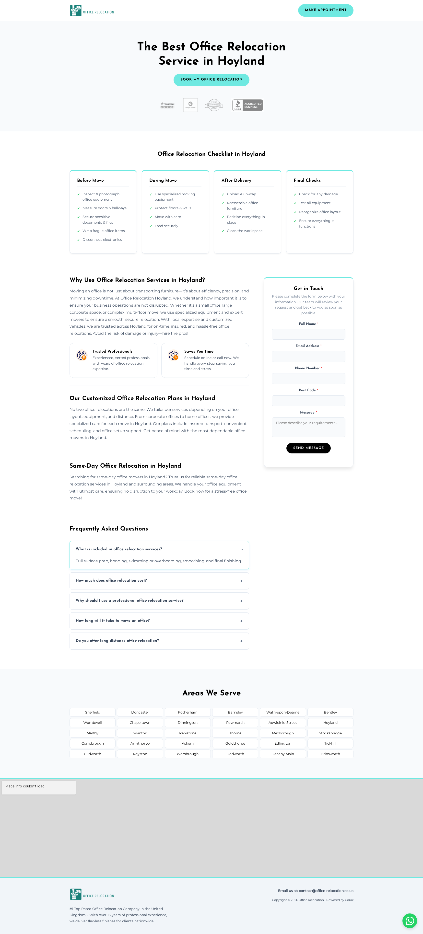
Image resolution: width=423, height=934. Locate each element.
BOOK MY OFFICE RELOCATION (211, 79)
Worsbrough (188, 754)
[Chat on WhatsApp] (409, 920)
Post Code (308, 390)
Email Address (308, 346)
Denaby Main (282, 754)
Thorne (235, 733)
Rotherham (188, 712)
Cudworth (92, 754)
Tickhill (330, 743)
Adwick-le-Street (283, 722)
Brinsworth (330, 754)
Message (308, 412)
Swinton (140, 733)
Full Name (308, 324)
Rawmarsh (235, 722)
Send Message (308, 448)
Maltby (92, 733)
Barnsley (235, 712)
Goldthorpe (235, 743)
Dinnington (188, 722)
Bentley (330, 712)
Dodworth (235, 754)
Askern (188, 743)
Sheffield (92, 712)
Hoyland (330, 722)
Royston (140, 754)
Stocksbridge (330, 733)
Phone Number (308, 368)
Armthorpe (140, 743)
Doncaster (140, 712)
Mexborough (283, 733)
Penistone (187, 733)
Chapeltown (140, 722)
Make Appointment (326, 10)
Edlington (282, 743)
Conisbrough (93, 743)
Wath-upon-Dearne (282, 712)
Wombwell (92, 722)
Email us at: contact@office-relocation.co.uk (315, 890)
